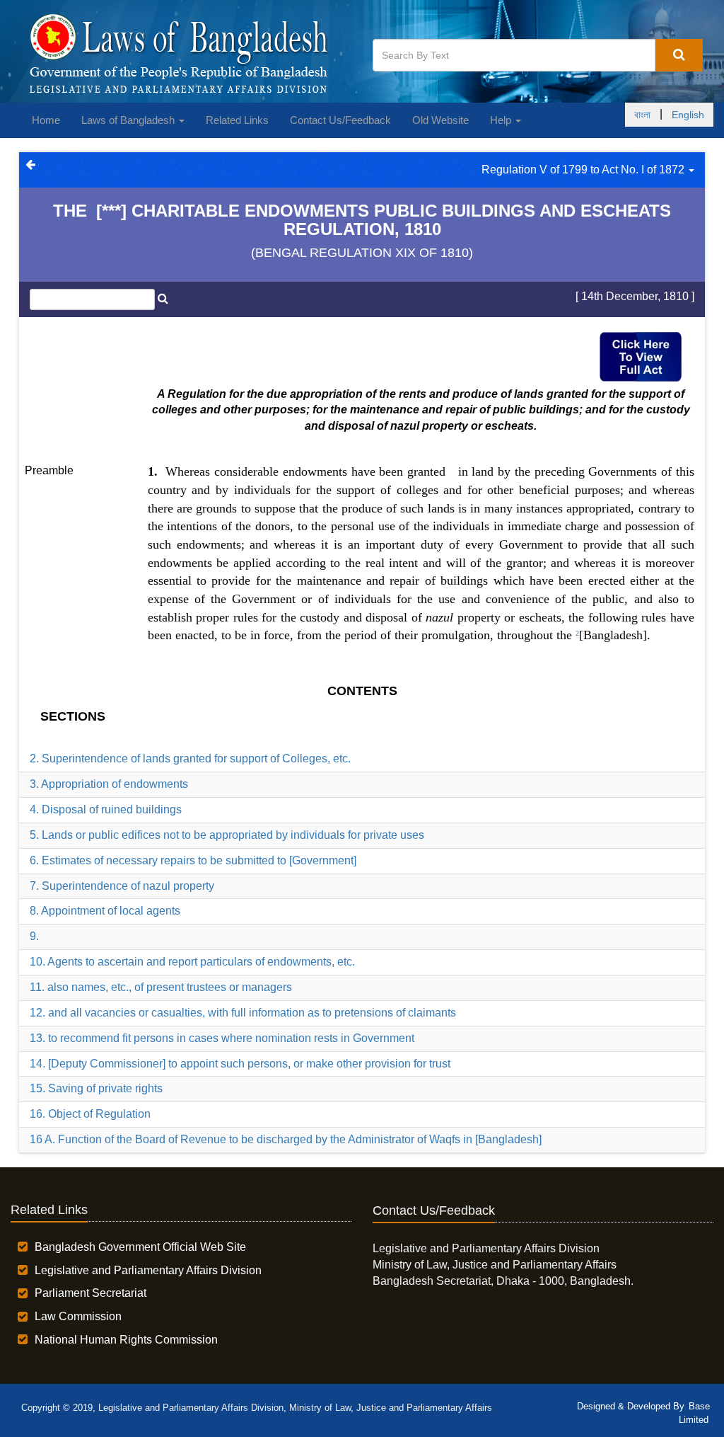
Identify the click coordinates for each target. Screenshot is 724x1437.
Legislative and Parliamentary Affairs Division (148, 1270)
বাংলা (642, 114)
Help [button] (502, 120)
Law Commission (78, 1316)
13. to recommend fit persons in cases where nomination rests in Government (222, 1038)
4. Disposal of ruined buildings (106, 809)
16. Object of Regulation (90, 1114)
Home (46, 120)
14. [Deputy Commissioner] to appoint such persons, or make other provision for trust (240, 1064)
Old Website (440, 120)
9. (34, 936)
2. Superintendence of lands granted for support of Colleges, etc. (190, 758)
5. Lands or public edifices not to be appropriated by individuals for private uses (227, 835)
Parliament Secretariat (90, 1293)
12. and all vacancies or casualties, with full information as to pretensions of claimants (243, 1013)
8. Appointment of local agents (105, 911)
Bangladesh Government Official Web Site (140, 1247)
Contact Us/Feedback (340, 120)
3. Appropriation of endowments (109, 784)
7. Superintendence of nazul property (122, 886)
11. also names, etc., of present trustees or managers (161, 987)
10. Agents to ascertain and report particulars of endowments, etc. (192, 962)
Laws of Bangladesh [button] (129, 120)
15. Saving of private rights (96, 1088)
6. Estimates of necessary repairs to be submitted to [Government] (193, 860)
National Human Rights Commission (126, 1340)
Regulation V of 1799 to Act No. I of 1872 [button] (584, 170)
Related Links (237, 120)
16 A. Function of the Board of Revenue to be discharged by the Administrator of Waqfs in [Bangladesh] (286, 1139)
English (688, 114)
